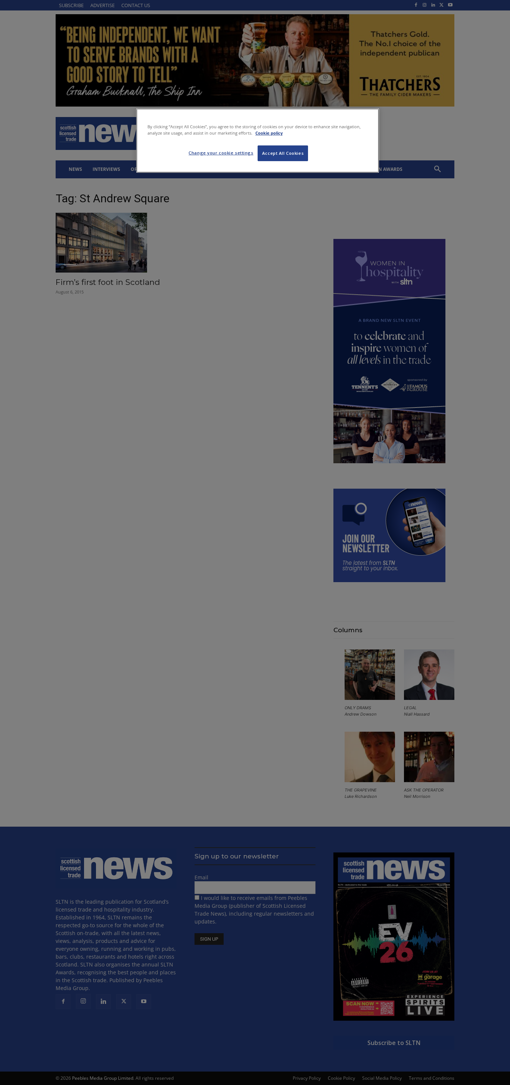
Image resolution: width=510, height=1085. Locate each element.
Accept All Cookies (283, 153)
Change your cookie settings (221, 153)
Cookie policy (269, 133)
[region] (257, 140)
